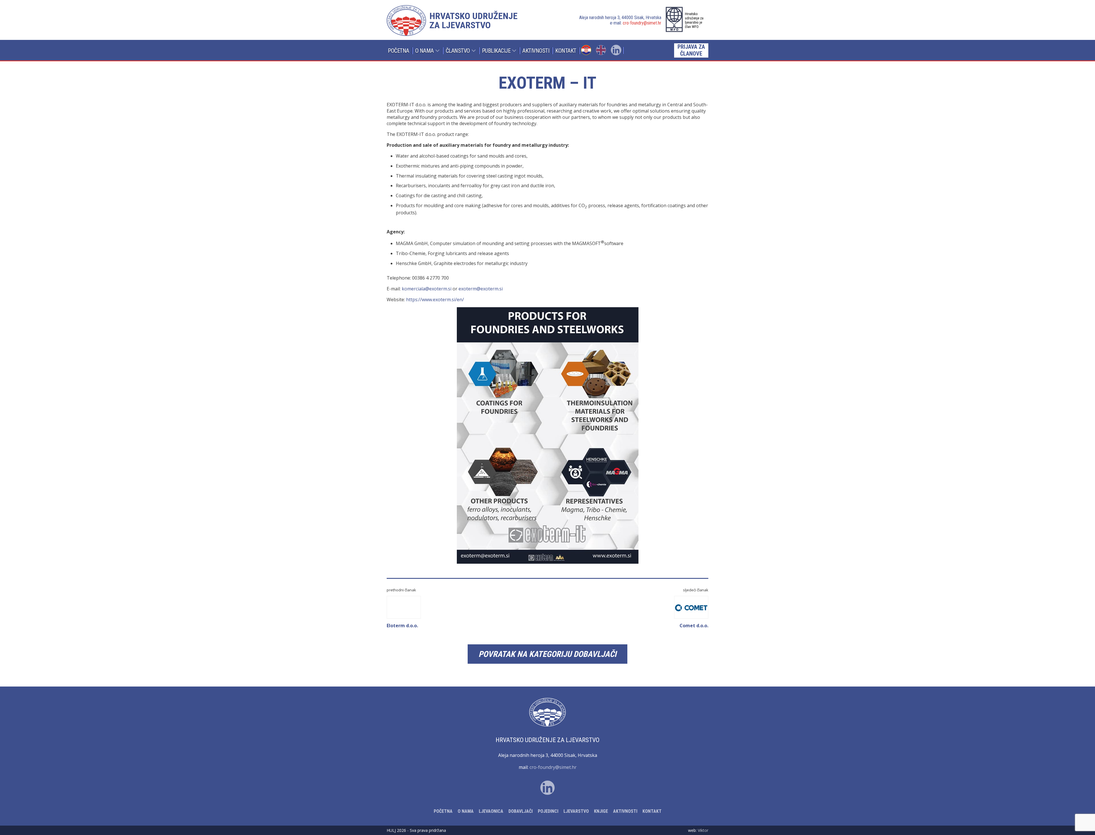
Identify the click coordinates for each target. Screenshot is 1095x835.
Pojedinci (548, 811)
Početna (398, 50)
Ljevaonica (491, 811)
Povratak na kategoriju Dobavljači (547, 654)
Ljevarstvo (576, 811)
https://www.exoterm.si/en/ (435, 299)
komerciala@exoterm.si (426, 289)
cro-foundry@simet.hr (642, 23)
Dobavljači (520, 811)
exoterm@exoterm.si (481, 289)
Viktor (703, 830)
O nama (424, 50)
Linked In (616, 50)
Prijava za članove (691, 50)
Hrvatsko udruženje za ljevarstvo (473, 20)
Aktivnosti (535, 50)
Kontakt (565, 50)
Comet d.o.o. (694, 625)
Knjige (601, 811)
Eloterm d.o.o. (402, 625)
